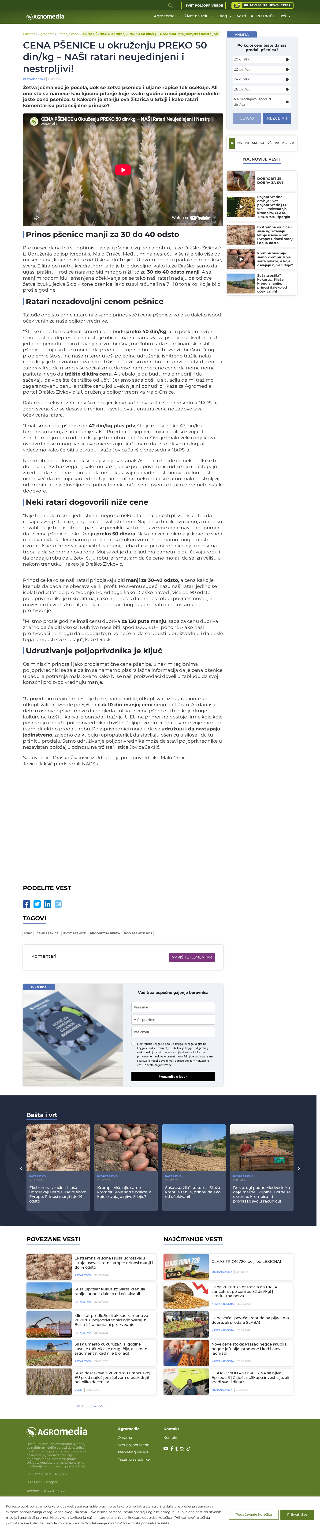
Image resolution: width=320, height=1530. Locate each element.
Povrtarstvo (107, 1176)
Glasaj (247, 118)
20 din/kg (242, 59)
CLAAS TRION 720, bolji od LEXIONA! (246, 1261)
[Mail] (58, 904)
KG (284, 143)
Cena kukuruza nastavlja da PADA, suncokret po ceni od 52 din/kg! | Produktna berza (245, 1291)
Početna (29, 34)
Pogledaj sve (91, 1406)
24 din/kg (242, 79)
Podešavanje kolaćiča (254, 1514)
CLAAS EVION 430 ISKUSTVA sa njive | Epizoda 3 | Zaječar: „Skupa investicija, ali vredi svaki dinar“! (250, 1377)
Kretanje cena (68, 34)
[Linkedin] (47, 904)
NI (247, 143)
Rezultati (277, 118)
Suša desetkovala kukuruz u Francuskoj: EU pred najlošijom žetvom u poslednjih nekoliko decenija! (112, 1377)
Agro (28, 933)
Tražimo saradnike (134, 1459)
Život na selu (196, 16)
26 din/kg (242, 89)
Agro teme (164, 16)
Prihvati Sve (297, 1514)
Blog (222, 16)
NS (239, 143)
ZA (292, 143)
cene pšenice (48, 933)
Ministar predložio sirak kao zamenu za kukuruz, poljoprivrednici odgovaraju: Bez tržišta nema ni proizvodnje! (111, 1320)
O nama (125, 1437)
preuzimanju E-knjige (180, 1056)
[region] (160, 1513)
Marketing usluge (133, 1452)
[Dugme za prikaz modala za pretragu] (170, 5)
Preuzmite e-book (173, 1076)
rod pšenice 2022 (138, 933)
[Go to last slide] (21, 1168)
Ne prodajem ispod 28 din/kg (253, 102)
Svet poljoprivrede (204, 5)
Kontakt (171, 1437)
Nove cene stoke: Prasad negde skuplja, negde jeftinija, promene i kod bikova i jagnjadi (250, 1348)
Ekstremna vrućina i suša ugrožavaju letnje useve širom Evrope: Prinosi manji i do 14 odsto (113, 1262)
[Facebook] (26, 904)
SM (254, 143)
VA (277, 143)
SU (262, 143)
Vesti (241, 16)
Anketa (242, 34)
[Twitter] (37, 904)
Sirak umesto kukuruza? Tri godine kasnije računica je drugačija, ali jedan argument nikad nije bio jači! (110, 1348)
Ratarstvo (37, 1176)
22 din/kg (242, 69)
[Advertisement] (123, 827)
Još (283, 16)
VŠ (270, 143)
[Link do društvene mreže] (166, 1448)
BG (232, 143)
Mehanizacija (222, 1272)
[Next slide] (298, 1168)
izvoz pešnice (74, 933)
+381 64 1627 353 (52, 1491)
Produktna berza (105, 933)
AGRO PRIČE (263, 16)
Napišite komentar (192, 957)
